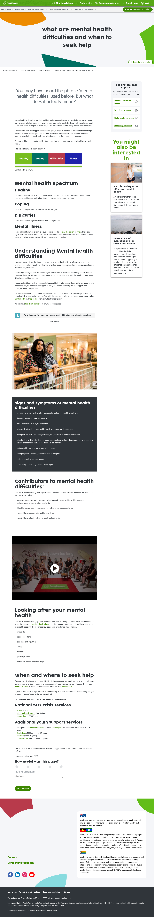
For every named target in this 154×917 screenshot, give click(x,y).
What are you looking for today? (137, 9)
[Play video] (54, 568)
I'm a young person (28, 70)
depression (70, 232)
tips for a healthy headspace (43, 624)
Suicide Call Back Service (26, 713)
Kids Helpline (21, 733)
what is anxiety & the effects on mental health (126, 189)
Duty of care (12, 892)
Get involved (89, 9)
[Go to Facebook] (10, 874)
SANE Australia (22, 739)
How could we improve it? (25, 772)
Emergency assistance (109, 3)
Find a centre (86, 3)
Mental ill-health (45, 70)
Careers (12, 857)
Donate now (132, 3)
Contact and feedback (21, 863)
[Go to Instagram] (24, 874)
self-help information (10, 70)
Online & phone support (37, 9)
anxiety (62, 232)
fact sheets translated (33, 304)
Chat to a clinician (64, 3)
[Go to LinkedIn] (17, 874)
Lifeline (19, 711)
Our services (19, 9)
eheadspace (67, 687)
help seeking (34, 299)
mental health (20, 299)
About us (78, 9)
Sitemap (67, 892)
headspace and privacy (52, 892)
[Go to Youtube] (32, 874)
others (78, 232)
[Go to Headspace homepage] (10, 3)
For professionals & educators (60, 9)
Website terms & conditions (30, 892)
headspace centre (21, 687)
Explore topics (6, 9)
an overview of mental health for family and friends (124, 241)
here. (70, 898)
